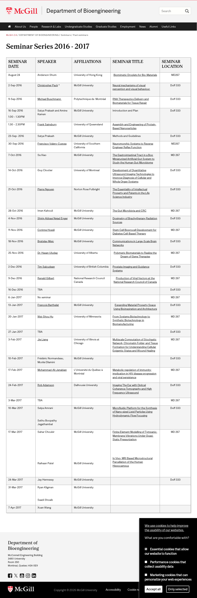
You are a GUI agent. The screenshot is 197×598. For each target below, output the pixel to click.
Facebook (10, 575)
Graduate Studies (106, 26)
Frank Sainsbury (47, 124)
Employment (127, 26)
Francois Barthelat (48, 305)
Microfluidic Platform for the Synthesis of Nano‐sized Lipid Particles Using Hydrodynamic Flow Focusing (135, 411)
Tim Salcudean (46, 266)
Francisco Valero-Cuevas (52, 143)
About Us (20, 26)
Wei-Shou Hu (45, 316)
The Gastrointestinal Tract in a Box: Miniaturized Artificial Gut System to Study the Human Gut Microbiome (133, 158)
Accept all (153, 589)
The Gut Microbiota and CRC (129, 210)
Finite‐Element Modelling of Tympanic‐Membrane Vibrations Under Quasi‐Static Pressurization (135, 435)
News (142, 26)
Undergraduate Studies (78, 26)
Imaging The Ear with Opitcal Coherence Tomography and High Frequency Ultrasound (132, 389)
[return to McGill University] (21, 590)
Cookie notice (136, 589)
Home (9, 27)
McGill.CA (11, 35)
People (34, 26)
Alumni (153, 26)
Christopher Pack (48, 85)
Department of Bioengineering (83, 11)
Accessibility (113, 589)
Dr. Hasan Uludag (48, 252)
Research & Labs (51, 26)
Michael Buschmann (50, 99)
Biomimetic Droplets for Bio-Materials (135, 74)
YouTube (22, 575)
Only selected (178, 589)
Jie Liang (43, 339)
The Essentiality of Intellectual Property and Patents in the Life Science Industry (131, 193)
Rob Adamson (46, 385)
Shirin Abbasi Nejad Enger (53, 218)
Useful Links (169, 26)
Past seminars (80, 35)
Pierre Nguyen (46, 189)
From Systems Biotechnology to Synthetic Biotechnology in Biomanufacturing (131, 320)
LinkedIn (34, 575)
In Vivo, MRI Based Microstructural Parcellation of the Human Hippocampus (133, 462)
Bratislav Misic (46, 241)
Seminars (66, 35)
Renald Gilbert (46, 278)
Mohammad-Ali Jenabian (52, 369)
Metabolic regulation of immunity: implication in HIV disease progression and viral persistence (134, 373)
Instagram (28, 575)
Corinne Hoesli (46, 229)
